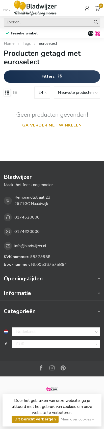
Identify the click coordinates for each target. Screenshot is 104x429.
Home (9, 43)
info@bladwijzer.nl (30, 246)
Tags (27, 43)
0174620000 (27, 217)
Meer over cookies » (77, 419)
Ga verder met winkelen (52, 125)
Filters (49, 76)
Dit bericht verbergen (35, 419)
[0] (97, 8)
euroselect (48, 43)
